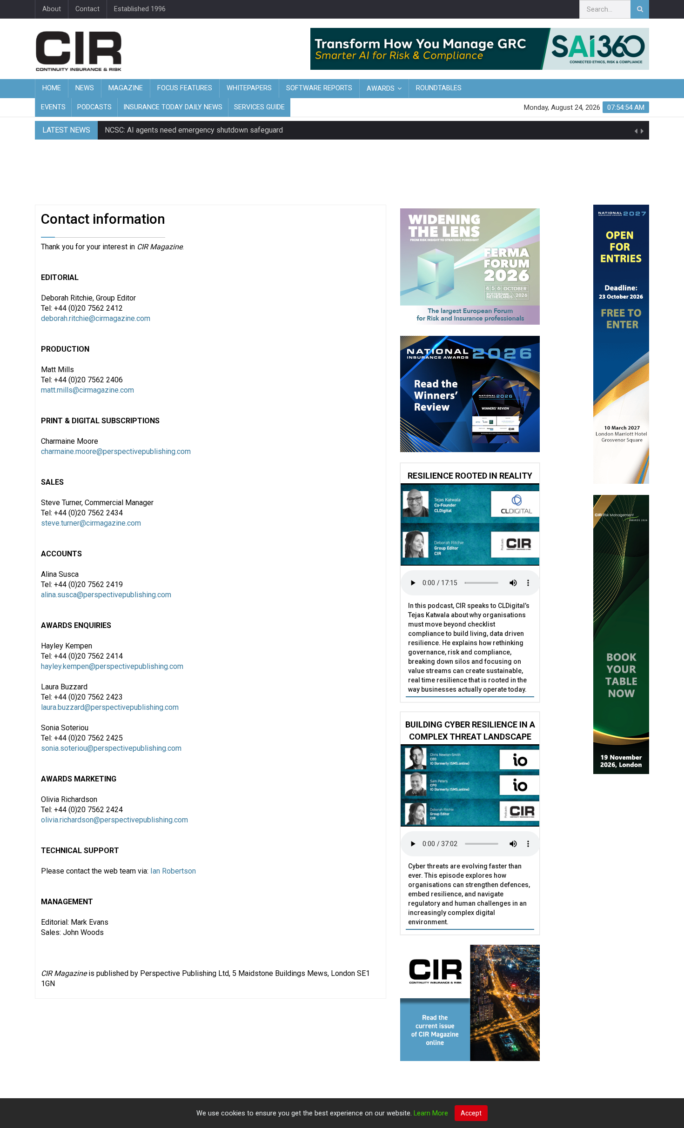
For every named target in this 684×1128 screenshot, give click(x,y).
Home (51, 88)
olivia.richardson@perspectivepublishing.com (114, 819)
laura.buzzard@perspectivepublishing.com (110, 707)
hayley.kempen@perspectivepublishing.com (112, 666)
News (84, 88)
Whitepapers (249, 88)
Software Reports (319, 88)
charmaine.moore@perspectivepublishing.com (116, 451)
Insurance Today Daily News (172, 107)
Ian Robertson (173, 871)
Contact (87, 9)
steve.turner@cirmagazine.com (91, 523)
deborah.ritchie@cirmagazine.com (95, 318)
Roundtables (439, 88)
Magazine (125, 88)
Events (53, 107)
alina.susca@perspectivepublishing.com (106, 594)
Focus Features (184, 88)
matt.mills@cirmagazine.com (87, 390)
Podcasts (94, 107)
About (51, 9)
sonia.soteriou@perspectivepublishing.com (111, 748)
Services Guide (259, 107)
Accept (471, 1113)
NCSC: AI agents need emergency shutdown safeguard (194, 130)
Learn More (431, 1113)
